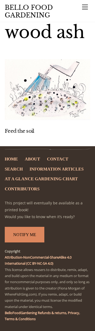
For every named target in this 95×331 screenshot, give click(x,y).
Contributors (22, 189)
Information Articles (57, 169)
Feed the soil (19, 131)
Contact (57, 159)
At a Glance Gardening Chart (41, 179)
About (32, 159)
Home (11, 159)
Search (14, 169)
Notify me (24, 234)
